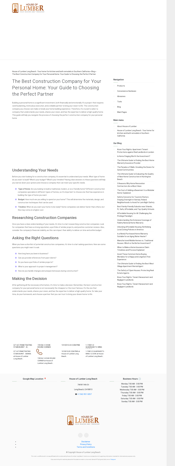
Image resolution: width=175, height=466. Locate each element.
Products (121, 86)
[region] (83, 38)
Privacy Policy (85, 444)
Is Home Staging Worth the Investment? (133, 156)
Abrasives (121, 96)
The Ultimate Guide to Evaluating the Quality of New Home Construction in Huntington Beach (135, 176)
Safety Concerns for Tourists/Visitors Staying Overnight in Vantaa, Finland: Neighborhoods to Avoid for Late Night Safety (135, 199)
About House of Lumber (127, 126)
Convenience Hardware (126, 91)
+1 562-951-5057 (85, 394)
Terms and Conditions (86, 447)
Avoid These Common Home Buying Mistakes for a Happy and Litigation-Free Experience (133, 257)
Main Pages (122, 112)
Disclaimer (85, 442)
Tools (119, 102)
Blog (119, 107)
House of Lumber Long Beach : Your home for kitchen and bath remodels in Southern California (135, 133)
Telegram (113, 459)
